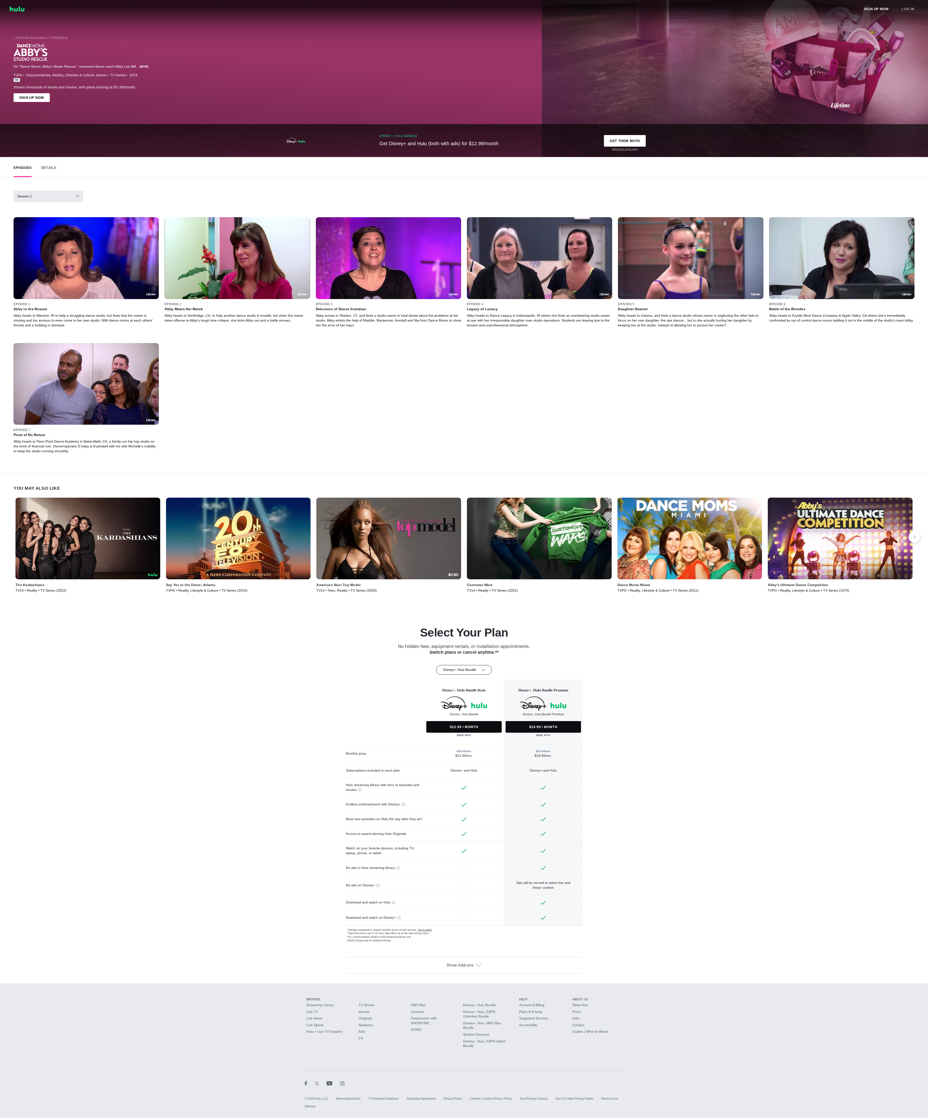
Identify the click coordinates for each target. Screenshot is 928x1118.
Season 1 (24, 196)
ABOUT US (580, 999)
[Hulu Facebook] (309, 1083)
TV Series (117, 75)
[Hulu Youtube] (333, 1083)
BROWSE (313, 999)
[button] (23, 166)
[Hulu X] (320, 1083)
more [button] (144, 66)
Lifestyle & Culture (79, 75)
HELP (523, 999)
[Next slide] (914, 537)
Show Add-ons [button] (460, 965)
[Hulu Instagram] (342, 1083)
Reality (57, 75)
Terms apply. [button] (425, 930)
